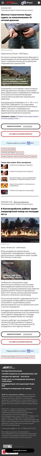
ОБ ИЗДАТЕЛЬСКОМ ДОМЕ (12, 371)
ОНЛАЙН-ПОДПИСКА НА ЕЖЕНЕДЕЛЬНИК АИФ (19, 374)
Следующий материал (20, 450)
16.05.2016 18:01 (6, 8)
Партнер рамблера (18, 446)
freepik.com (5, 244)
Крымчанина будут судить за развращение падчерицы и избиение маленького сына (23, 178)
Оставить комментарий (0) (20, 134)
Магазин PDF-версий (10, 377)
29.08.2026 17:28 (6, 202)
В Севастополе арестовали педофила (21, 171)
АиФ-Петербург (7, 50)
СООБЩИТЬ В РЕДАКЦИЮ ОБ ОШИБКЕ (16, 389)
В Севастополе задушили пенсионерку (22, 190)
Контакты (25, 377)
